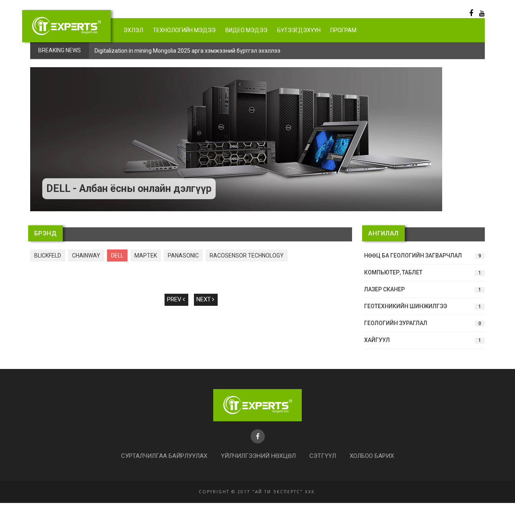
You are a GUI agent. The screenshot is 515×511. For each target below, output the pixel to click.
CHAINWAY (86, 255)
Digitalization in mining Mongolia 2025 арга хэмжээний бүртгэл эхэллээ (187, 50)
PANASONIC (183, 255)
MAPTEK (145, 255)
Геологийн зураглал (422, 323)
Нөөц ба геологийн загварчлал (422, 255)
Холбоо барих (372, 455)
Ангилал (383, 233)
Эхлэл (133, 30)
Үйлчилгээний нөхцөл (258, 455)
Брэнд (45, 233)
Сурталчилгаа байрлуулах (164, 455)
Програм (343, 30)
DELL (117, 255)
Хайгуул (422, 340)
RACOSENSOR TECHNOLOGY (247, 255)
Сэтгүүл (322, 455)
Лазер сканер (422, 289)
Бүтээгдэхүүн (299, 30)
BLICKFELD (47, 255)
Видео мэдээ (246, 30)
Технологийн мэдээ (184, 30)
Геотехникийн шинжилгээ (422, 306)
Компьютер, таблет (422, 272)
